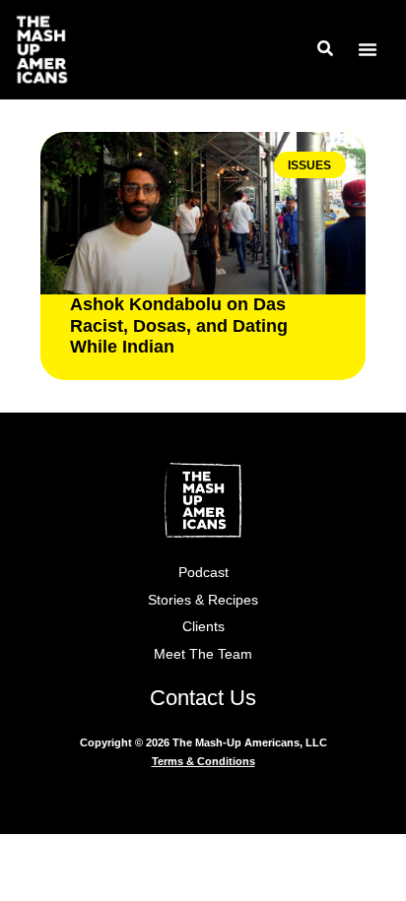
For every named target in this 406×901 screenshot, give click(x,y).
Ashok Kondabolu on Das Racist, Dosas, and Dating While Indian (179, 325)
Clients (203, 626)
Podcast (203, 572)
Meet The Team (203, 654)
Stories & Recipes (203, 600)
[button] (367, 49)
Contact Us (203, 697)
